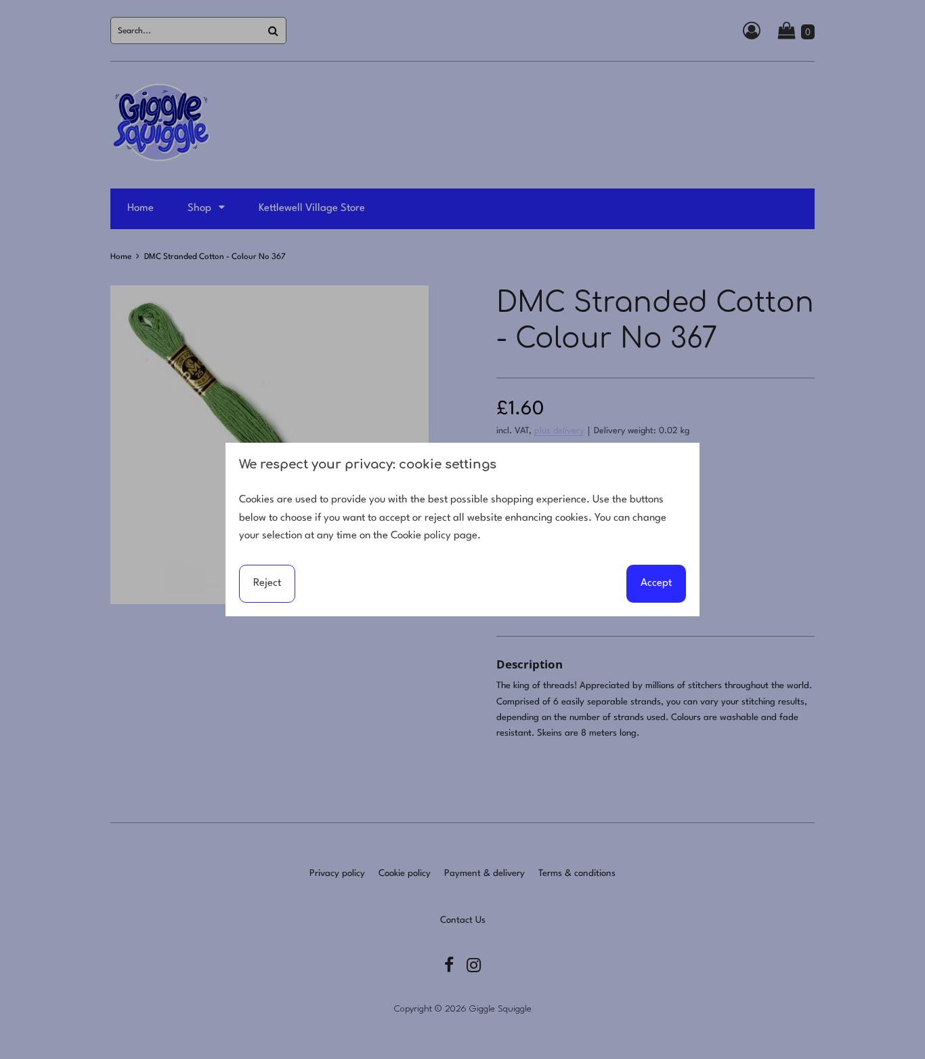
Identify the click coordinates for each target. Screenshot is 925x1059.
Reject (267, 583)
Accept (656, 583)
